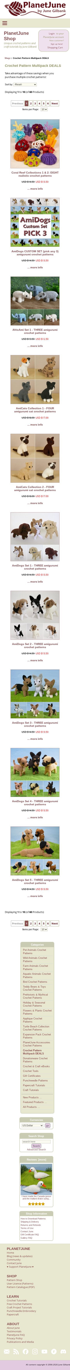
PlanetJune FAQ (16, 1335)
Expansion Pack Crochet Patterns (37, 1036)
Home (10, 1252)
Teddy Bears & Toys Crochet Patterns (34, 988)
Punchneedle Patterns (35, 1080)
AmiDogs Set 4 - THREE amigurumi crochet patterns (35, 803)
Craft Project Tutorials (19, 1307)
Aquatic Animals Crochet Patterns (37, 975)
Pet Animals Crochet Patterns (34, 952)
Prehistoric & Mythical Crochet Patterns (35, 996)
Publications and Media (20, 1342)
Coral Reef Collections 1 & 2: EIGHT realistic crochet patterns (35, 174)
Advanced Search (36, 1149)
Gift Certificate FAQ (30, 1234)
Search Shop (36, 1135)
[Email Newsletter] (7, 1351)
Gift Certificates (32, 1075)
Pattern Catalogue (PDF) (21, 1287)
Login (52, 33)
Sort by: (9, 84)
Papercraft (13, 1314)
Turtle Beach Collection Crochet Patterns (36, 1028)
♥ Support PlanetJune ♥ (20, 1266)
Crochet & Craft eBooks (36, 1066)
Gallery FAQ (26, 1238)
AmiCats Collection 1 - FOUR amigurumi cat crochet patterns (35, 410)
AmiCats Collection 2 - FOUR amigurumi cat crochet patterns (35, 488)
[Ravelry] (54, 1351)
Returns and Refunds (31, 1225)
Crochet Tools (30, 1071)
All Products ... (31, 1107)
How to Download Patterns (33, 1218)
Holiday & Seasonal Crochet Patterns (34, 1004)
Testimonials (14, 1331)
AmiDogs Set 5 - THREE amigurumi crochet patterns (35, 881)
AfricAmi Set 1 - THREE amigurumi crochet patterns (35, 331)
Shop (7, 58)
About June (13, 1328)
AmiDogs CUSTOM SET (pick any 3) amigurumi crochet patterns (35, 253)
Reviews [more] (36, 1159)
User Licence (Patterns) (20, 1283)
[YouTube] (44, 1351)
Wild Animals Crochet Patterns (35, 959)
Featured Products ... (35, 1102)
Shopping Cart (55, 47)
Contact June (27, 1231)
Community (14, 1259)
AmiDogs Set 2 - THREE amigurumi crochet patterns (35, 645)
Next (55, 103)
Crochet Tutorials (17, 1300)
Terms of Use (27, 1228)
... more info (35, 188)
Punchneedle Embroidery (21, 1311)
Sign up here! (57, 44)
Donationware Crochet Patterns (35, 1060)
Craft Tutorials (31, 1090)
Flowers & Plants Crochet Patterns (37, 1012)
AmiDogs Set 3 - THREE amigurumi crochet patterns (35, 724)
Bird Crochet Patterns (35, 981)
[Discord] (63, 1351)
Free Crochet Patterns (19, 1304)
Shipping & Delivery (30, 1222)
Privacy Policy (15, 1338)
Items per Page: (30, 109)
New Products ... (32, 1097)
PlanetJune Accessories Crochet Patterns (36, 1044)
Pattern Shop (14, 1280)
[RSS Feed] (16, 1351)
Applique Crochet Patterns (32, 1020)
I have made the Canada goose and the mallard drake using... (36, 1197)
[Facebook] (25, 1351)
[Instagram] (35, 1351)
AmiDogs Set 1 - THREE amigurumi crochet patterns (35, 567)
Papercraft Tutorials (34, 1085)
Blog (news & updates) (19, 1256)
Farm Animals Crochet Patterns (35, 967)
